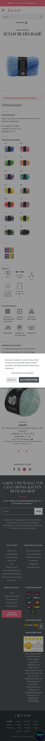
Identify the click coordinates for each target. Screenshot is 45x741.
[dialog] (22, 370)
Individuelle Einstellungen (23, 373)
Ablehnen (11, 380)
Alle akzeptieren (29, 380)
